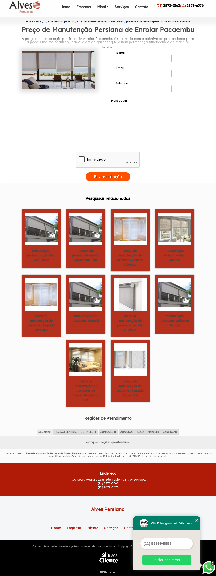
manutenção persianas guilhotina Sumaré (175, 320)
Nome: (121, 53)
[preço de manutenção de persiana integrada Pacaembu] (130, 359)
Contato (141, 7)
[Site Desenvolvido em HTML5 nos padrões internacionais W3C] (108, 572)
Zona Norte (170, 432)
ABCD (140, 432)
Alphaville (153, 432)
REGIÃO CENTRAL (66, 432)
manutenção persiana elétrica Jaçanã (174, 255)
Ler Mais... (108, 47)
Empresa (84, 7)
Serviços (122, 7)
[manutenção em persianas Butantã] (86, 294)
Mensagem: (119, 101)
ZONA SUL (126, 432)
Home (65, 7)
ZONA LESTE (89, 432)
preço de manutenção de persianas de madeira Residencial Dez (86, 390)
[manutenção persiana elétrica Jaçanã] (175, 229)
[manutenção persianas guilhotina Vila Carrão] (41, 229)
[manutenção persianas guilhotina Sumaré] (175, 294)
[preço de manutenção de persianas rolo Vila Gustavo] (130, 294)
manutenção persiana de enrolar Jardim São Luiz (86, 255)
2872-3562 (171, 5)
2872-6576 (195, 5)
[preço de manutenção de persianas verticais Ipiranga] (130, 229)
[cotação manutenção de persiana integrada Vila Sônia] (41, 294)
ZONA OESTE (108, 432)
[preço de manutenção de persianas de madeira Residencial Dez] (86, 359)
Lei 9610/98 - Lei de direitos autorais (147, 456)
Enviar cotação (108, 176)
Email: (120, 68)
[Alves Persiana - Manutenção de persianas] (33, 8)
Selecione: (44, 432)
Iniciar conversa (166, 560)
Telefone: (122, 83)
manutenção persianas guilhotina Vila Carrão (41, 255)
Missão (102, 7)
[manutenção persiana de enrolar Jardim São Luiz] (86, 229)
